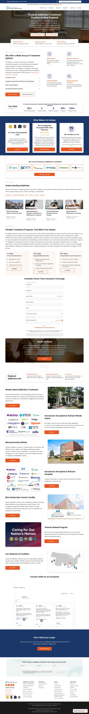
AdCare (24, 597)
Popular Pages (9, 182)
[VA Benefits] (77, 167)
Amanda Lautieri (54, 218)
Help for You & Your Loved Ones (14, 52)
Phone (54, 665)
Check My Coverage (45, 174)
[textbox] (44, 299)
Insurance (65, 8)
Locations (58, 8)
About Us (72, 8)
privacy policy (50, 331)
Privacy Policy (73, 689)
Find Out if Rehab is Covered (13, 1)
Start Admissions (43, 683)
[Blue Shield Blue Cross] (51, 167)
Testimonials (57, 687)
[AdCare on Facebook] (18, 596)
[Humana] (64, 167)
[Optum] (38, 167)
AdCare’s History (58, 689)
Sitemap (72, 693)
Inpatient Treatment (73, 58)
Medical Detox (51, 58)
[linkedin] (11, 685)
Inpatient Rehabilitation (28, 683)
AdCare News (57, 685)
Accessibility (73, 695)
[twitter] (9, 685)
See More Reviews (44, 149)
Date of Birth (29, 296)
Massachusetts (8, 689)
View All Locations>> (10, 695)
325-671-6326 (23, 1)
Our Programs (9, 226)
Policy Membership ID (31, 320)
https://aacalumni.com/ (56, 4)
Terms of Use (73, 691)
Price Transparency (59, 698)
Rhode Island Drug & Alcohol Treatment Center (14, 212)
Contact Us (41, 687)
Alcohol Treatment (27, 689)
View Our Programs (12, 94)
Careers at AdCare (58, 693)
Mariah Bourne (13, 216)
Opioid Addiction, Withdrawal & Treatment (73, 212)
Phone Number (29, 302)
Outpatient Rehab (52, 80)
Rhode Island (8, 691)
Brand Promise (57, 691)
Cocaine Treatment (27, 696)
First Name (28, 284)
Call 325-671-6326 (44, 648)
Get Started (51, 432)
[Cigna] (13, 167)
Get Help (79, 8)
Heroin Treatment (27, 695)
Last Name (28, 290)
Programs (51, 8)
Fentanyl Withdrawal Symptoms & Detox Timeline (52, 213)
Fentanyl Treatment (28, 693)
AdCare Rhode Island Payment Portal (59, 695)
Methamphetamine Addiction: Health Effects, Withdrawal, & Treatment (34, 213)
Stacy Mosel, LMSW (74, 216)
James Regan (33, 218)
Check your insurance (27, 94)
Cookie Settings (74, 696)
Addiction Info (43, 8)
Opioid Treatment (27, 691)
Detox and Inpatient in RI (37, 34)
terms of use (43, 331)
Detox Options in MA (52, 34)
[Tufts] (25, 167)
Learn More (11, 108)
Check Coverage (44, 334)
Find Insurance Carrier (31, 313)
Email (27, 308)
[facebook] (6, 685)
